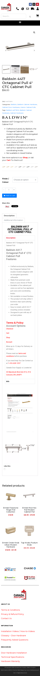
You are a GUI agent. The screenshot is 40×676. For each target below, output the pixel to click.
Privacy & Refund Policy (12, 614)
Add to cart (10, 196)
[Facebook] (30, 4)
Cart (8, 160)
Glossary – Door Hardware (13, 635)
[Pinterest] (37, 4)
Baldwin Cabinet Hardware (27, 104)
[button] (20, 22)
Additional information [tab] (13, 220)
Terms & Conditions (10, 610)
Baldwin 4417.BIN (12, 110)
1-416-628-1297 (14, 363)
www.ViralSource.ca (32, 670)
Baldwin (14, 104)
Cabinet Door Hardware (11, 107)
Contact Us (6, 618)
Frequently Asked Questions (14, 640)
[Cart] (37, 15)
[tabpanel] (20, 309)
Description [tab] (9, 216)
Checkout (9, 329)
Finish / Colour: (5, 180)
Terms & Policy (14, 322)
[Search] (30, 17)
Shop (25, 158)
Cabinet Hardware (16, 113)
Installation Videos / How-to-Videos (18, 631)
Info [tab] (7, 381)
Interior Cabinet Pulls (28, 107)
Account (9, 342)
